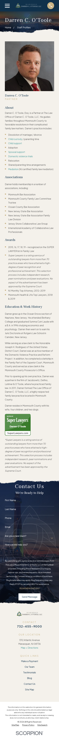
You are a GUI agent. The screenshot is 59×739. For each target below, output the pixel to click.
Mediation (13, 169)
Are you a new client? (15, 536)
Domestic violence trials (20, 156)
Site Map (29, 689)
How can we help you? (16, 544)
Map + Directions (29, 647)
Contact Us (29, 683)
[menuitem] (15, 725)
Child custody (15, 139)
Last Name (10, 509)
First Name (10, 500)
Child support (15, 143)
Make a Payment (29, 661)
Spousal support (16, 152)
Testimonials (29, 672)
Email (7, 527)
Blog (29, 678)
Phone (8, 518)
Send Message (29, 596)
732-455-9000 (29, 626)
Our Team (30, 666)
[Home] (28, 5)
